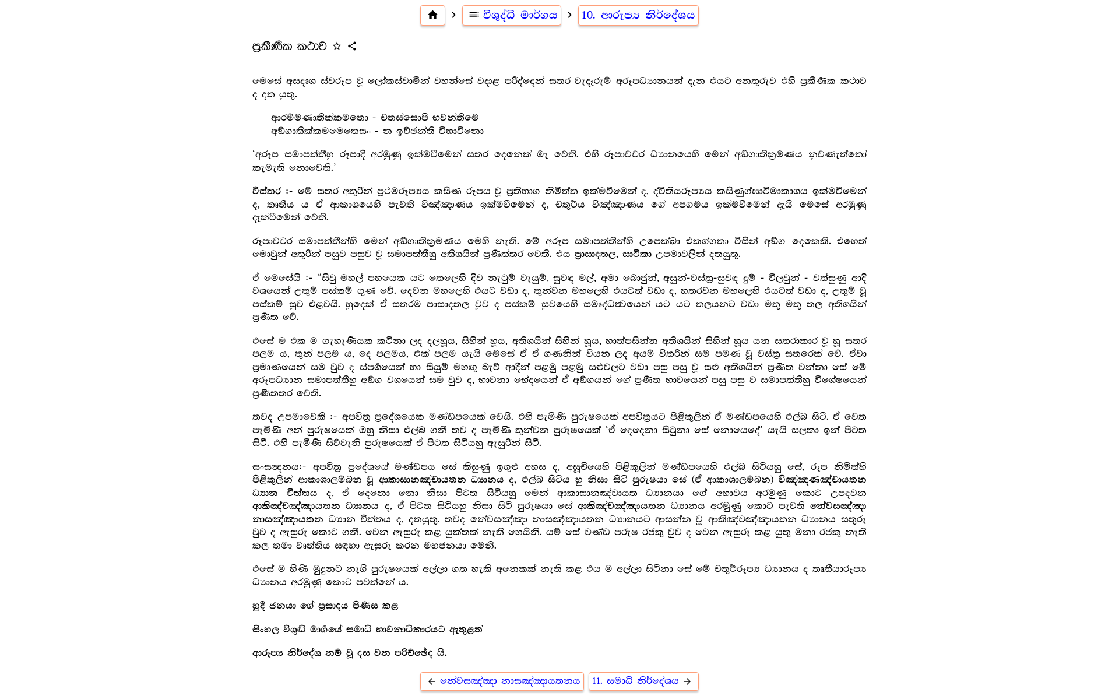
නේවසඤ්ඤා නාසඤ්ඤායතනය (503, 681)
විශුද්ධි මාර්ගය (513, 15)
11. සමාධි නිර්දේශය (642, 681)
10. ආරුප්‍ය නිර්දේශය (638, 15)
